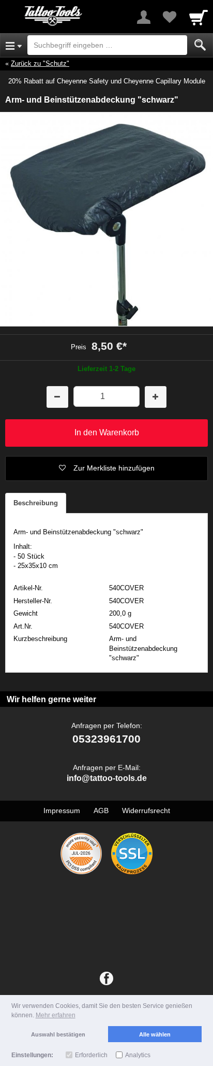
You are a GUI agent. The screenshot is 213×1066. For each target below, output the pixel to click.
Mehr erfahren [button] (55, 1015)
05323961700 (106, 739)
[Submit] (200, 45)
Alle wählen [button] (155, 1034)
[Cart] (198, 17)
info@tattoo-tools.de (107, 778)
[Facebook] (106, 978)
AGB (101, 810)
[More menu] (144, 17)
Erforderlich (91, 1055)
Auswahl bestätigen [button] (58, 1034)
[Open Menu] (14, 45)
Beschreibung (35, 503)
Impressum (61, 810)
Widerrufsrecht (146, 810)
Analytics (137, 1055)
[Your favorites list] (169, 17)
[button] (106, 468)
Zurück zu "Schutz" (40, 63)
